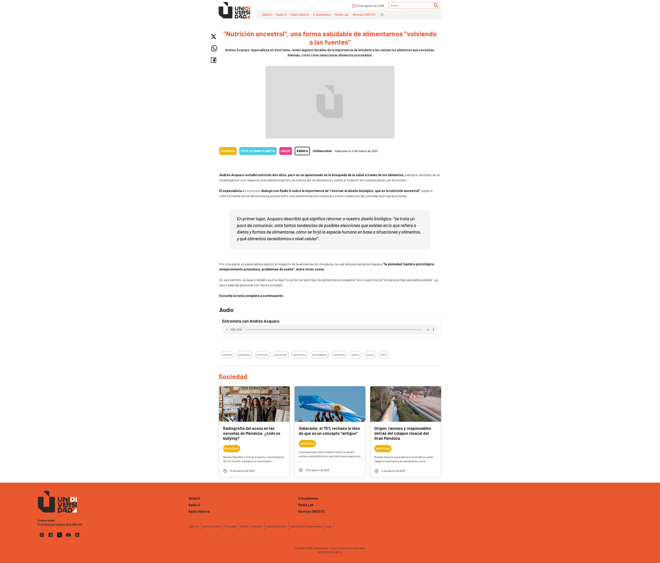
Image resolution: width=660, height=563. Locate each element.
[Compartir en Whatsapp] (214, 48)
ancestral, (280, 354)
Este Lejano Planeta (258, 151)
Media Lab (342, 14)
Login (329, 526)
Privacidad (230, 526)
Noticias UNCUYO (364, 14)
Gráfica (244, 526)
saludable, (244, 354)
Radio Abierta (300, 14)
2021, (384, 354)
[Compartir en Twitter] (214, 36)
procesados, (319, 354)
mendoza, (339, 354)
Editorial (194, 526)
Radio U (281, 14)
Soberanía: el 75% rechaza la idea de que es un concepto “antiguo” (329, 431)
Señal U (267, 14)
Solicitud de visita (276, 526)
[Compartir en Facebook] (214, 60)
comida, (227, 354)
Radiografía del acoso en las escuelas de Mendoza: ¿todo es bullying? (251, 433)
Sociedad (228, 151)
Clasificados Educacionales (306, 526)
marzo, (370, 354)
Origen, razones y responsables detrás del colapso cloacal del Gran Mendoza (402, 433)
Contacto (257, 526)
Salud (285, 151)
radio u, (355, 354)
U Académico (322, 14)
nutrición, (263, 354)
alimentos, (299, 354)
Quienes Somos (212, 526)
